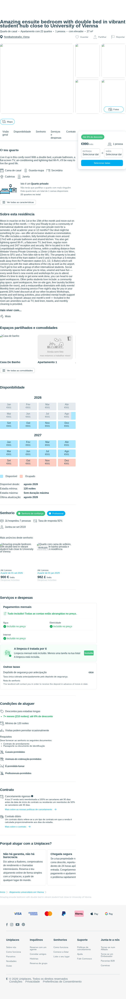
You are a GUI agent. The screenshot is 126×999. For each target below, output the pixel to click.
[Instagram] (11, 925)
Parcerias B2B (108, 961)
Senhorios (60, 939)
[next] (30, 555)
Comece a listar (61, 952)
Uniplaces (12, 939)
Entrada (87, 151)
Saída (108, 151)
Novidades (11, 961)
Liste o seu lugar (61, 956)
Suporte (82, 939)
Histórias (34, 959)
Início (2, 892)
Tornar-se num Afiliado (108, 948)
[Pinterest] (23, 925)
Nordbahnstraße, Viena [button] (17, 37)
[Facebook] (7, 925)
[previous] (4, 555)
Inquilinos (36, 939)
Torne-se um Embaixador (107, 955)
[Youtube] (17, 924)
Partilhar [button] (102, 37)
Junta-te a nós (110, 939)
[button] (92, 136)
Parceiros (10, 956)
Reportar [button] (120, 37)
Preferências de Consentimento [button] (62, 981)
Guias (9, 966)
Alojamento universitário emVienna (26, 892)
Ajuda (80, 954)
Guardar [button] (84, 37)
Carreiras (105, 965)
